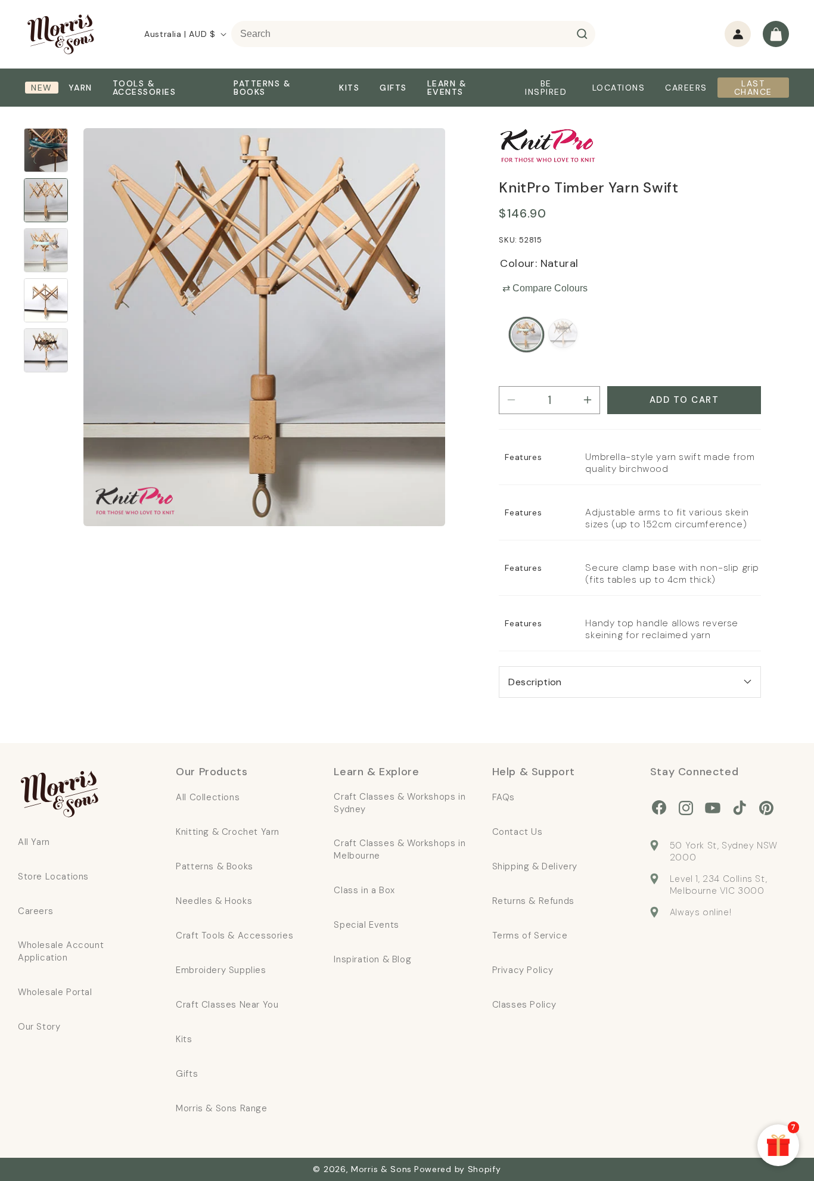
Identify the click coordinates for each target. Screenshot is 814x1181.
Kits (184, 1039)
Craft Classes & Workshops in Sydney (399, 803)
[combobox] (413, 34)
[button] (776, 34)
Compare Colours (545, 288)
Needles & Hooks (214, 901)
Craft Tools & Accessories (234, 935)
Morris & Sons (381, 1169)
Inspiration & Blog (372, 959)
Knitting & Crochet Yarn (227, 832)
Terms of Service (530, 935)
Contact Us (517, 832)
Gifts (187, 1074)
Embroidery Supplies (221, 970)
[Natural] (526, 334)
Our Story (39, 1027)
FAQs (503, 797)
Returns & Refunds (533, 901)
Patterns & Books (214, 866)
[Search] (582, 34)
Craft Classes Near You (227, 1005)
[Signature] (562, 333)
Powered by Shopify (457, 1169)
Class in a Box (364, 890)
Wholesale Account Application (61, 951)
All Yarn (34, 842)
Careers (35, 911)
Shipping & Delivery (534, 866)
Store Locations (53, 876)
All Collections (208, 797)
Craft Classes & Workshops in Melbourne (399, 849)
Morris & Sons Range (221, 1108)
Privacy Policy (523, 970)
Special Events (366, 925)
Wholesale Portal (55, 992)
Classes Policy (524, 1005)
